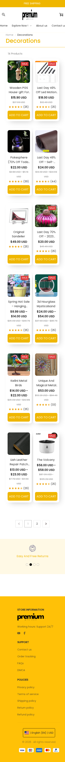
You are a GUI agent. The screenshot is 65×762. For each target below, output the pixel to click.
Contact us (24, 649)
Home (9, 35)
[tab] (27, 564)
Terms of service (28, 694)
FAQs (20, 663)
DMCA (21, 670)
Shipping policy (26, 701)
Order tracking (26, 656)
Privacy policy (25, 687)
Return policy (25, 707)
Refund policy (25, 714)
